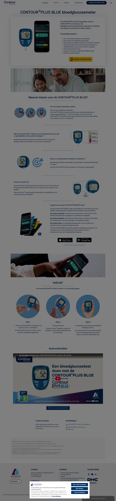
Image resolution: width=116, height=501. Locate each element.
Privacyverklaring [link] (56, 496)
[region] (60, 489)
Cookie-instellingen (79, 492)
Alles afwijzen (79, 488)
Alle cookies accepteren (79, 484)
